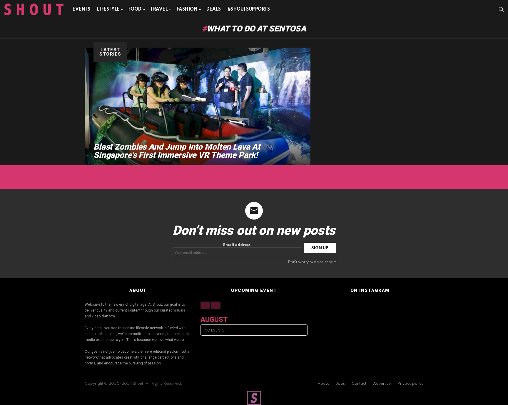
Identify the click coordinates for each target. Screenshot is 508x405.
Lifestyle (108, 9)
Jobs (340, 384)
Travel (159, 9)
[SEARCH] (501, 9)
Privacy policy (410, 384)
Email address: (237, 245)
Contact (359, 384)
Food (134, 9)
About (323, 384)
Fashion (187, 9)
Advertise (382, 384)
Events (81, 9)
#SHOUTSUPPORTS (249, 9)
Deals (213, 9)
